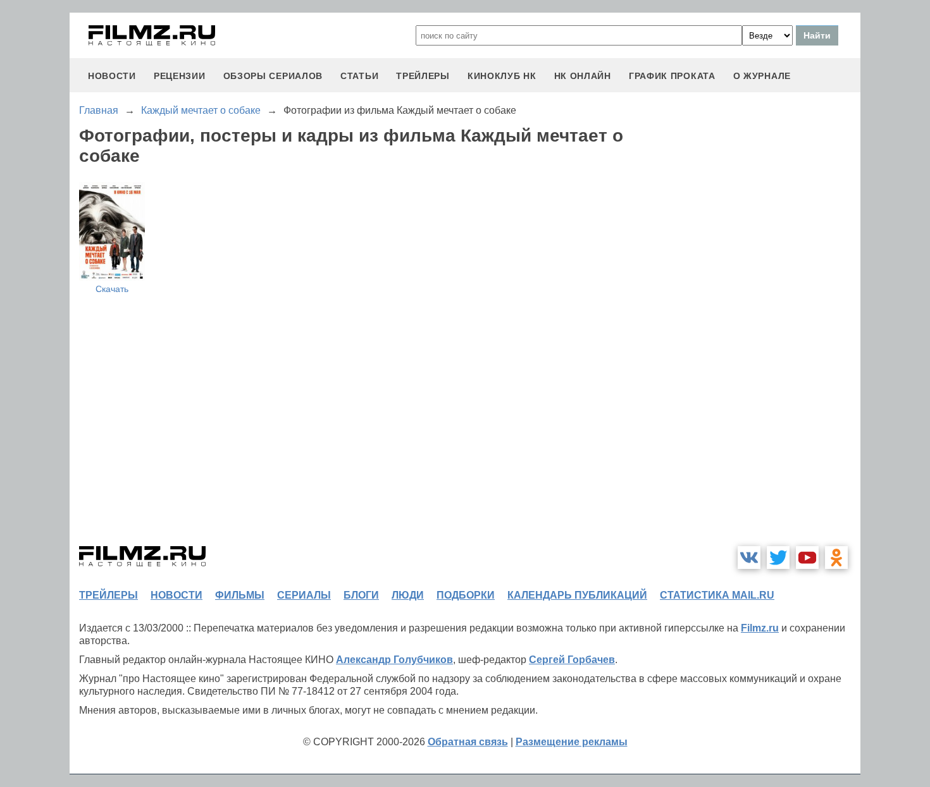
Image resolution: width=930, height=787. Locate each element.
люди (408, 595)
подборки (466, 595)
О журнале (762, 76)
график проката (672, 76)
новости (112, 76)
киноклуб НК (502, 76)
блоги (361, 595)
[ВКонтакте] (749, 557)
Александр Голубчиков (394, 659)
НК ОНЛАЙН (582, 76)
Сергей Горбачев (572, 659)
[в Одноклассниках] (836, 557)
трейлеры (423, 76)
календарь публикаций (577, 595)
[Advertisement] (765, 344)
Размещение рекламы (572, 741)
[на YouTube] (807, 557)
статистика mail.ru (717, 595)
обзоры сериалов (273, 76)
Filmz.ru (760, 628)
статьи (359, 76)
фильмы (239, 595)
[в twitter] (778, 557)
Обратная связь (468, 741)
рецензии (180, 76)
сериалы (304, 595)
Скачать (112, 289)
